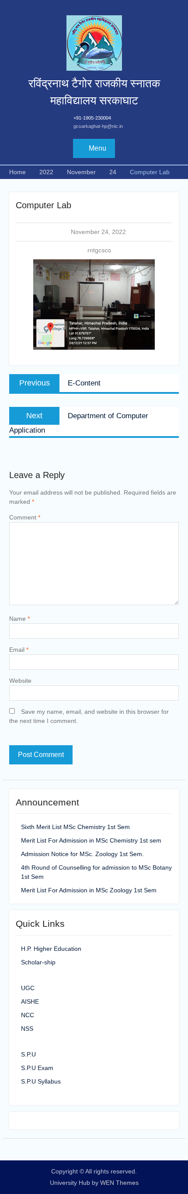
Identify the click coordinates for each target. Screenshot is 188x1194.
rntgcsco (99, 250)
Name (19, 618)
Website (20, 680)
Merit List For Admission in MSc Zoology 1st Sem (89, 890)
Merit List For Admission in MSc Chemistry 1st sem (91, 840)
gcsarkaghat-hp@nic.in (98, 126)
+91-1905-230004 (92, 117)
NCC (27, 1015)
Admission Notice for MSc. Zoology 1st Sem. (82, 853)
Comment (24, 517)
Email (18, 649)
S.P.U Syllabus (41, 1081)
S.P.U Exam (37, 1067)
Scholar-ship (38, 962)
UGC (28, 987)
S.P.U (28, 1054)
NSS (27, 1028)
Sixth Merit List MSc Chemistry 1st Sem (75, 826)
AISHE (30, 1001)
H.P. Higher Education (51, 948)
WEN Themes (119, 1182)
